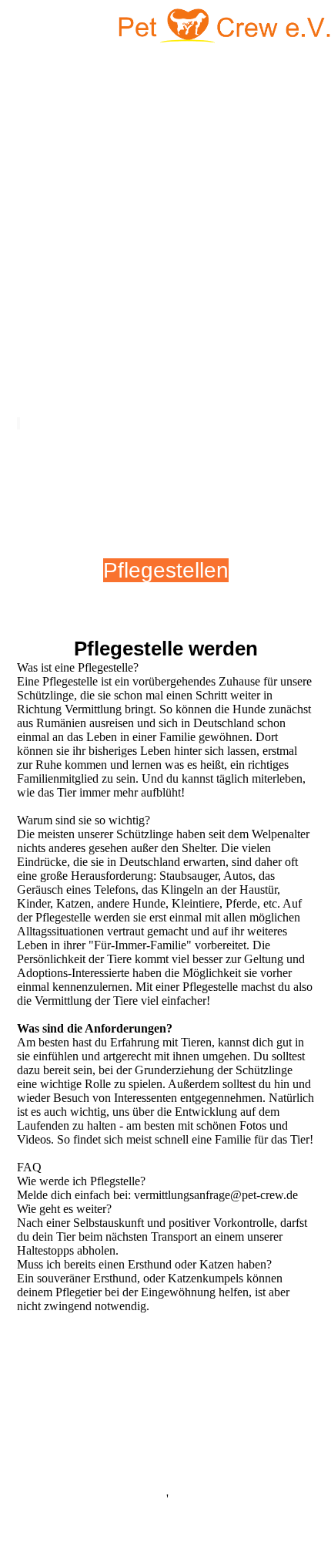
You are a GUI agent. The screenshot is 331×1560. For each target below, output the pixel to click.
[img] (223, 27)
